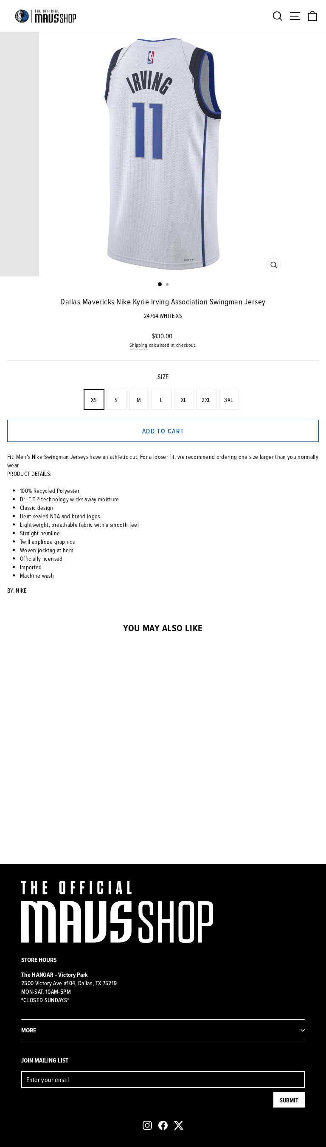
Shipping (138, 345)
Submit (289, 1100)
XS (94, 400)
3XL (228, 400)
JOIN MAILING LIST (44, 1060)
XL (184, 400)
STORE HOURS (38, 959)
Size (163, 376)
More (28, 1030)
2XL (206, 400)
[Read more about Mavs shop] (45, 16)
